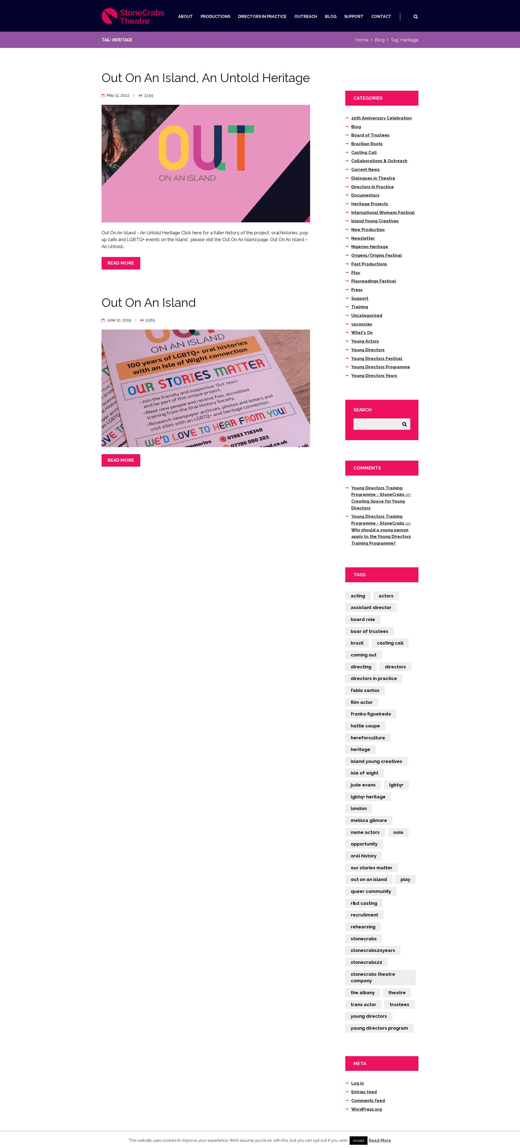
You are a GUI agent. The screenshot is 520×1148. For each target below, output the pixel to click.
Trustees (399, 1004)
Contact (381, 16)
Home (362, 40)
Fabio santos (365, 690)
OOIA (398, 832)
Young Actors (365, 341)
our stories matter (371, 867)
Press (357, 289)
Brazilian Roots (367, 143)
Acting (358, 596)
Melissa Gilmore (369, 820)
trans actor (363, 1004)
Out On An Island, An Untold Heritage (206, 78)
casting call (390, 643)
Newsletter (363, 238)
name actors (365, 832)
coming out (363, 655)
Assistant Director (371, 607)
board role (363, 619)
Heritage (360, 749)
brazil (357, 643)
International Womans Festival (383, 212)
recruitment (364, 915)
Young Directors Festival (376, 358)
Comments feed (368, 1100)
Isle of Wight (364, 773)
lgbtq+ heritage (368, 796)
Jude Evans (363, 785)
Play (355, 272)
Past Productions (369, 264)
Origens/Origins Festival (376, 255)
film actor (362, 702)
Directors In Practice (262, 16)
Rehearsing (363, 926)
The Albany (363, 992)
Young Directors (368, 349)
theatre (397, 992)
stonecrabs (364, 938)
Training (359, 306)
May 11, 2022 (118, 95)
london (359, 808)
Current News (365, 169)
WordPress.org (366, 1109)
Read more (121, 263)
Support (353, 16)
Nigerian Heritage (369, 246)
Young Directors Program (379, 1028)
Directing (361, 666)
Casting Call (364, 152)
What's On (362, 332)
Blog (331, 16)
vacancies (361, 324)
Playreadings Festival (373, 281)
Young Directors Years (374, 375)
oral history (363, 855)
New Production (368, 229)
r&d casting (364, 903)
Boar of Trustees (369, 631)
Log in (357, 1083)
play (405, 879)
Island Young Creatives (375, 221)
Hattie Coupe (365, 726)
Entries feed (364, 1092)
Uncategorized (366, 315)
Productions (215, 16)
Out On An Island (149, 302)
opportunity (364, 844)
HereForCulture (368, 737)
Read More (380, 1140)
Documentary (365, 195)
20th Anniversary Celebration (381, 118)
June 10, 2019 (119, 320)
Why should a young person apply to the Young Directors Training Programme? (381, 537)
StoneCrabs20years (373, 950)
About (185, 16)
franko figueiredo (371, 714)
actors (386, 596)
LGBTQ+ (396, 785)
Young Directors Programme (380, 367)
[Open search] (415, 16)
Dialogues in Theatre (373, 178)
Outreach (305, 16)
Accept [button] (358, 1141)
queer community (371, 891)
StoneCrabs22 (366, 962)
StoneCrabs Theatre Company (373, 977)
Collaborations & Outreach (379, 160)
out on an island (369, 879)
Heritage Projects (369, 203)
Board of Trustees (370, 135)
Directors (395, 666)
